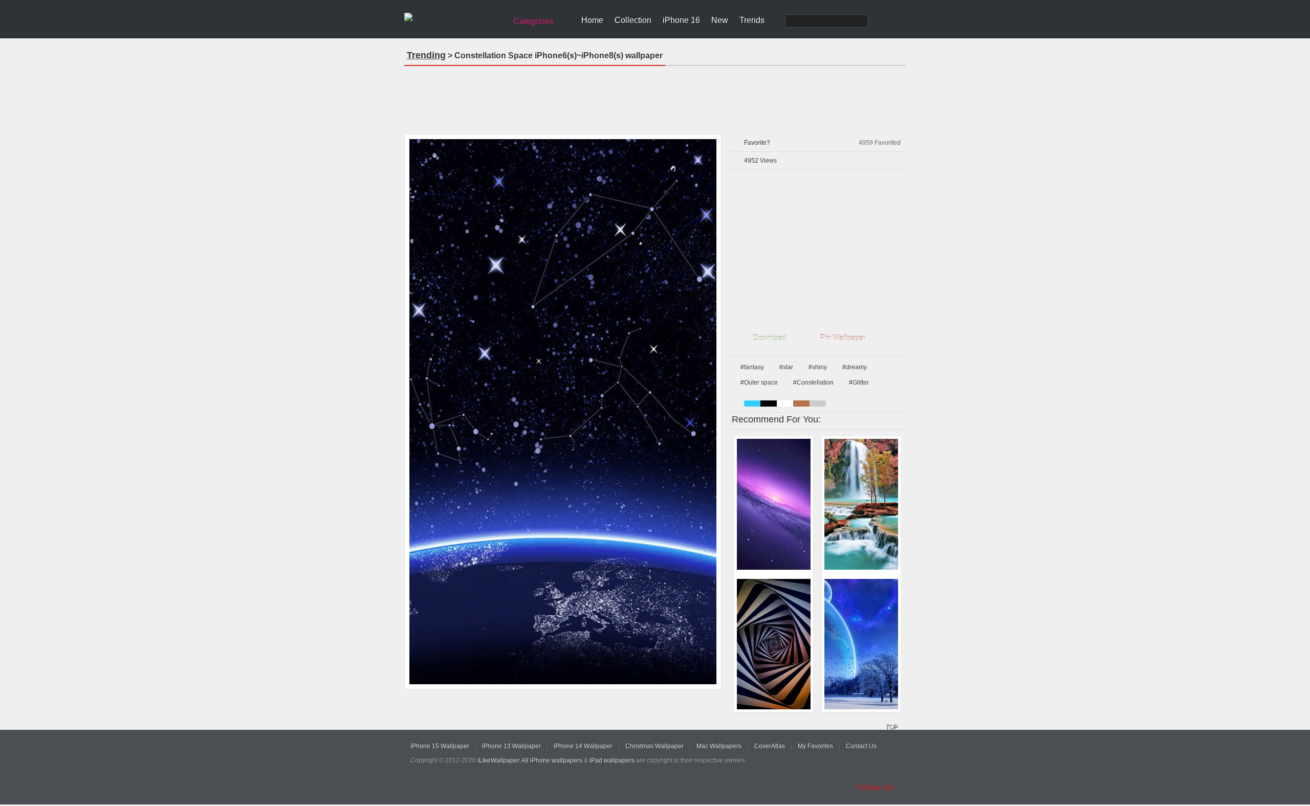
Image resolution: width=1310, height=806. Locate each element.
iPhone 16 (681, 20)
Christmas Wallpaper (654, 746)
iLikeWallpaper (498, 760)
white (785, 403)
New (719, 20)
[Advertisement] (655, 97)
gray (818, 403)
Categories (533, 21)
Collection (633, 20)
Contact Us (861, 746)
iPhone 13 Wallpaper (511, 746)
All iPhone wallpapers (551, 760)
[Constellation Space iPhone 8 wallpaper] (562, 411)
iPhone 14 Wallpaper (583, 746)
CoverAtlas (769, 746)
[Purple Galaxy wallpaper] (774, 504)
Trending (426, 55)
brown (801, 403)
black (768, 403)
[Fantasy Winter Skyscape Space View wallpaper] (861, 644)
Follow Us (875, 787)
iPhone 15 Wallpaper (439, 746)
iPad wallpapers (612, 760)
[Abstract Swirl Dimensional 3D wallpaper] (774, 644)
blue (752, 403)
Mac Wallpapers (718, 746)
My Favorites (815, 746)
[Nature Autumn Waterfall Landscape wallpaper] (861, 504)
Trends (752, 20)
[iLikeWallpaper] (454, 17)
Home (592, 20)
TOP (891, 726)
